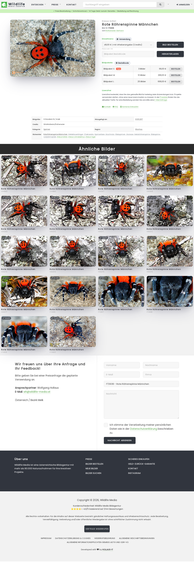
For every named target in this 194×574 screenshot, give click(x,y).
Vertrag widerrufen (97, 528)
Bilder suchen (93, 473)
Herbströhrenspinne (142, 134)
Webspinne (155, 134)
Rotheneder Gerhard (115, 30)
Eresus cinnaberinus (76, 137)
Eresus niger (90, 137)
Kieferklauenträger (75, 134)
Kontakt (72, 4)
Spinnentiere (100, 134)
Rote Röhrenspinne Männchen (130, 24)
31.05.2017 (139, 119)
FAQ (116, 106)
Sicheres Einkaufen (130, 106)
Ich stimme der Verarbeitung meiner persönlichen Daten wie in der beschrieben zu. (141, 429)
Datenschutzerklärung (143, 429)
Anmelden (184, 4)
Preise (55, 4)
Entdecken (37, 4)
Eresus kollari (109, 21)
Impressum (46, 538)
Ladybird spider (50, 137)
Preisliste (164, 97)
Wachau (138, 129)
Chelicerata (89, 134)
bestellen (175, 69)
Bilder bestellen (94, 463)
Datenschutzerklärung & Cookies (73, 538)
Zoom (89, 23)
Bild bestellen (170, 44)
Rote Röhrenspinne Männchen (55, 134)
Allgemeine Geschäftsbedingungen (136, 538)
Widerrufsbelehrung (104, 538)
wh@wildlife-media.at (36, 392)
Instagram (134, 473)
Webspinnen (120, 134)
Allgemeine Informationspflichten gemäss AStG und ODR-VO (98, 542)
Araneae (129, 134)
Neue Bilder (92, 468)
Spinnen (47, 129)
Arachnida (110, 134)
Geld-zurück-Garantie (141, 463)
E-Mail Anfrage (160, 100)
